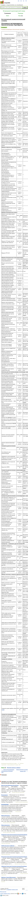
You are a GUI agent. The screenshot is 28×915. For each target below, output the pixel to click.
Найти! (25, 7)
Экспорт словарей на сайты (5, 893)
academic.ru (5, 2)
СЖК (3, 709)
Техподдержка (8, 889)
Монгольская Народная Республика (10, 785)
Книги (7, 15)
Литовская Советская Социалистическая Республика (14, 856)
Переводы (20, 13)
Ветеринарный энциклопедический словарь (14, 11)
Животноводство (5, 815)
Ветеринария (4, 794)
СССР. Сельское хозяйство (7, 845)
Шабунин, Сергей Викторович (8, 877)
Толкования (7, 13)
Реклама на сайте (15, 889)
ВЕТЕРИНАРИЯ (4, 804)
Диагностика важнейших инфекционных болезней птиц (7, 771)
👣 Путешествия (3, 891)
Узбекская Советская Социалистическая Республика (14, 866)
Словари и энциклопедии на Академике (11, 5)
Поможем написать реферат (13, 767)
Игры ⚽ (20, 15)
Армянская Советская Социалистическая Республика (14, 834)
